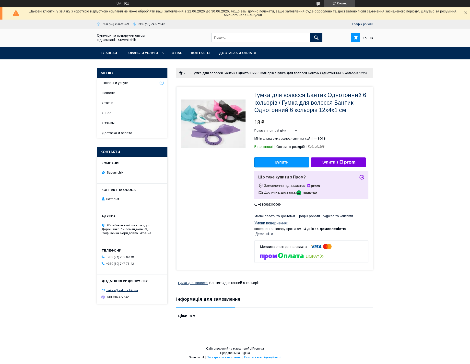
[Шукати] (316, 37)
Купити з (329, 162)
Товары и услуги (142, 53)
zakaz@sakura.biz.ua (122, 290)
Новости (108, 93)
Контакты (200, 53)
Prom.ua (258, 348)
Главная (109, 53)
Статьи (107, 103)
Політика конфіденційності (262, 357)
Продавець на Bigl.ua (235, 353)
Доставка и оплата (237, 53)
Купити (282, 162)
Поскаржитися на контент (224, 357)
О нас (177, 53)
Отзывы (108, 123)
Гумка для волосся (193, 283)
